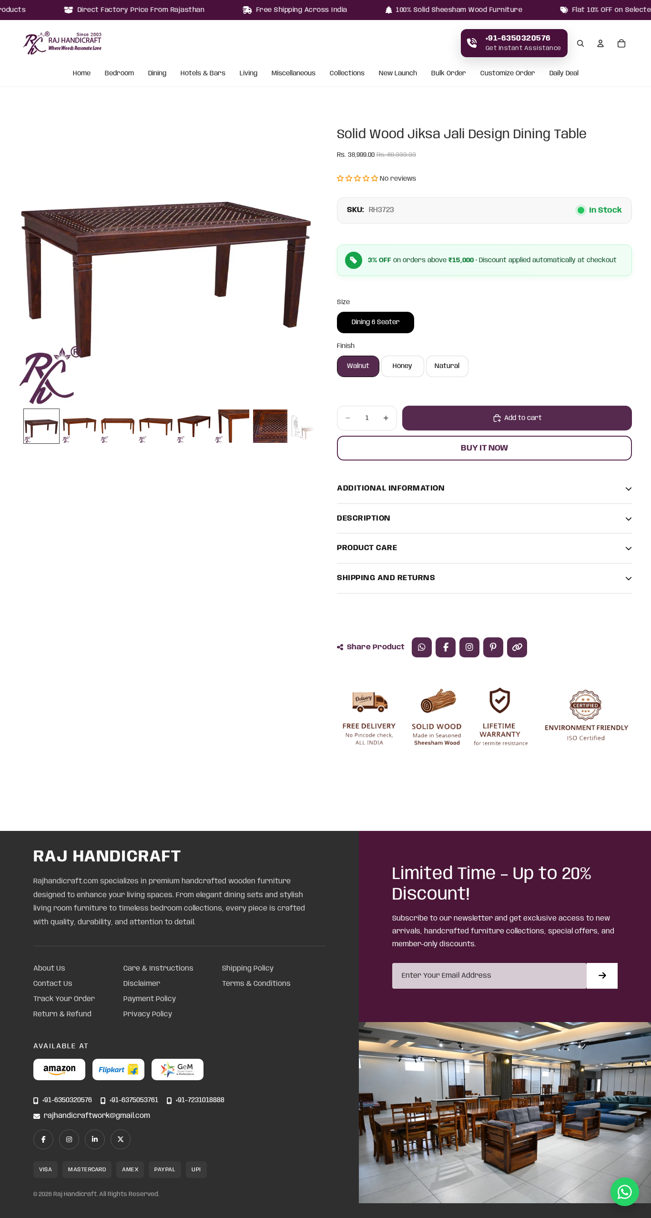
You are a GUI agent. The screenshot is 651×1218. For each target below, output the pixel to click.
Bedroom (119, 74)
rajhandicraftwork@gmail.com (97, 1116)
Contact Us (52, 984)
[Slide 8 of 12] (308, 426)
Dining (157, 74)
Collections (347, 74)
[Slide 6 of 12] (232, 426)
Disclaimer (141, 984)
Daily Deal (564, 74)
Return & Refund (62, 1014)
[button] (357, 178)
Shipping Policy (248, 968)
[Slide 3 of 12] (118, 426)
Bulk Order (448, 74)
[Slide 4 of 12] (156, 426)
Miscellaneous (293, 74)
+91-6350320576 (67, 1100)
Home (82, 74)
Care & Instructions (158, 968)
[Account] (600, 43)
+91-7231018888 (200, 1100)
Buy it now (484, 448)
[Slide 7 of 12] (270, 426)
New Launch (398, 74)
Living (248, 74)
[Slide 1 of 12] (41, 426)
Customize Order (507, 74)
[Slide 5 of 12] (194, 426)
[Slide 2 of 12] (79, 426)
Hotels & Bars (203, 74)
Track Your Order (64, 999)
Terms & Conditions (256, 984)
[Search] (580, 43)
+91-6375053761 (134, 1100)
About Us (49, 968)
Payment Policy (149, 999)
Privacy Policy (147, 1014)
